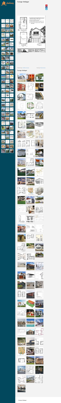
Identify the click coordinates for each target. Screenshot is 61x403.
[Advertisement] (7, 12)
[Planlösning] (7, 3)
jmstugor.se (19, 53)
